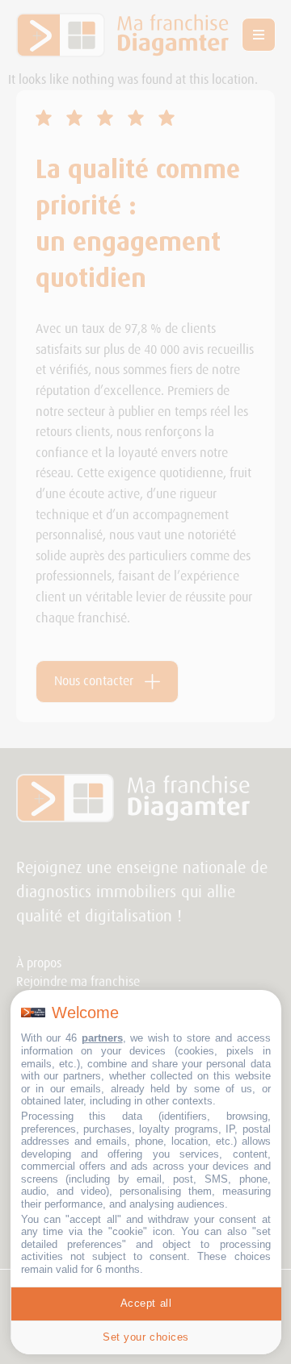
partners (102, 1038)
